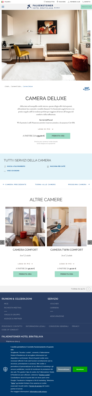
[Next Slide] (90, 242)
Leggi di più (24, 264)
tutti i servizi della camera (27, 160)
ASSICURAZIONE (57, 316)
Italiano (7, 2)
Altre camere (46, 199)
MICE (6, 304)
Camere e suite (16, 86)
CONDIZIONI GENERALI (59, 326)
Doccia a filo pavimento (16, 166)
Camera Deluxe (28, 86)
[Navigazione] (2, 7)
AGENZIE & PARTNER (13, 319)
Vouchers (62, 2)
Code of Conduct (10, 330)
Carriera (54, 308)
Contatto (87, 2)
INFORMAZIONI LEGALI (35, 326)
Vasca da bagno (13, 170)
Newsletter (50, 2)
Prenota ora (58, 136)
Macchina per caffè (57, 166)
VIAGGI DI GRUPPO (12, 315)
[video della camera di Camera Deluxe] (86, 89)
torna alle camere (45, 184)
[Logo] (44, 6)
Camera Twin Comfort (66, 249)
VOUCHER (54, 304)
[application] (46, 369)
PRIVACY (75, 326)
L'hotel (7, 86)
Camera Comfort (25, 249)
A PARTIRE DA (34, 136)
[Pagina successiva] (88, 45)
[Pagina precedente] (4, 45)
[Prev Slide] (2, 242)
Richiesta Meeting (12, 308)
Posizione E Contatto (12, 326)
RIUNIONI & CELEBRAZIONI (17, 298)
